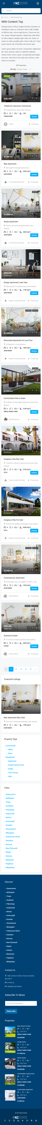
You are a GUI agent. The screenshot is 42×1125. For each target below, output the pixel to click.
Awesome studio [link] (11, 636)
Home (6, 17)
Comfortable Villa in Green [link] (14, 398)
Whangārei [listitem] (10, 833)
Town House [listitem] (13, 773)
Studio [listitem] (10, 769)
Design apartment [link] (11, 717)
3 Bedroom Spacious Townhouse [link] (17, 106)
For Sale (35, 252)
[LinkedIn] (19, 1121)
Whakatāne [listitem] (10, 868)
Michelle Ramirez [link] (14, 419)
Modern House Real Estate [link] (17, 301)
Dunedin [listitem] (9, 825)
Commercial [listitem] (10, 746)
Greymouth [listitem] (10, 814)
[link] (21, 87)
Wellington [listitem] (10, 798)
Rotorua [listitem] (9, 844)
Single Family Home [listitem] (16, 765)
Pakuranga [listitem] (10, 810)
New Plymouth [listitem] (11, 848)
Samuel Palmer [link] (13, 596)
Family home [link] (21, 1042)
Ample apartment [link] (11, 222)
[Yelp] (36, 1121)
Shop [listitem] (10, 753)
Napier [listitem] (8, 852)
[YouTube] (27, 1121)
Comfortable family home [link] (25, 1074)
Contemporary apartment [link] (14, 578)
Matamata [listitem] (10, 860)
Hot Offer (35, 134)
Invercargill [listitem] (10, 821)
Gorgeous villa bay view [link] (14, 459)
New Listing (27, 76)
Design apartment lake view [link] (15, 282)
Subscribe (11, 1011)
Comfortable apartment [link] (25, 1089)
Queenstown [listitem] (11, 794)
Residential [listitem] (10, 757)
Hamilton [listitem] (9, 841)
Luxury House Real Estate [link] (17, 480)
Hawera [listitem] (9, 856)
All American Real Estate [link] (16, 182)
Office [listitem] (10, 749)
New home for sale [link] (23, 1026)
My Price (35, 76)
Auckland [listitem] (9, 806)
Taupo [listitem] (8, 802)
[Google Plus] (23, 1121)
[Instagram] (14, 1121)
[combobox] (24, 69)
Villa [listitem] (10, 776)
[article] (21, 708)
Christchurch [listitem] (11, 829)
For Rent (27, 134)
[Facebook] (5, 1121)
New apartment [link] (10, 164)
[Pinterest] (32, 1121)
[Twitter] (10, 1121)
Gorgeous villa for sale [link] (13, 520)
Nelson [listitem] (8, 817)
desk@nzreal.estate (14, 986)
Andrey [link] (11, 124)
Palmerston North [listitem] (13, 837)
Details (34, 117)
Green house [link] (21, 1058)
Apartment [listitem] (12, 761)
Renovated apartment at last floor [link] (18, 340)
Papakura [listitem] (9, 864)
